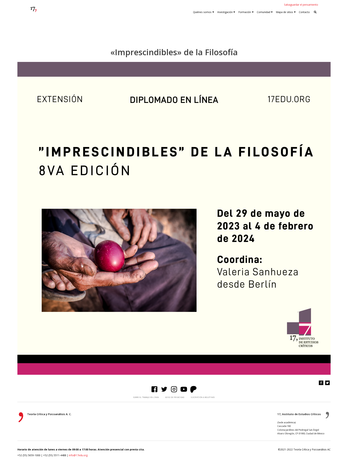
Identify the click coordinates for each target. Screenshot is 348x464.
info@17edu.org (78, 455)
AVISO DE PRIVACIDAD (174, 397)
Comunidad (263, 12)
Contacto (304, 12)
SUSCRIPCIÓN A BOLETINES (203, 397)
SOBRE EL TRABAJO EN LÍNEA (146, 397)
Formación (244, 12)
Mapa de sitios (284, 12)
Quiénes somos (202, 12)
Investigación (225, 12)
